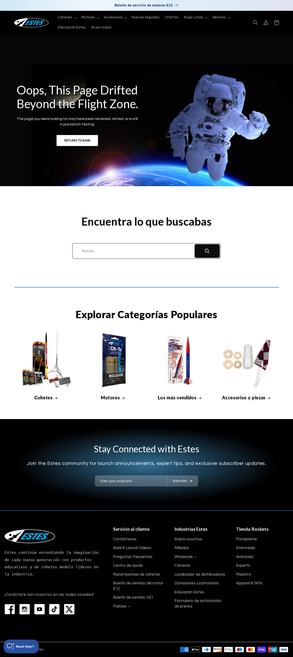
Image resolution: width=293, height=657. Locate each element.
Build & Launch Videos (132, 548)
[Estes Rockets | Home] (30, 536)
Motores (110, 397)
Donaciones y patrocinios (196, 583)
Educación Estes (189, 592)
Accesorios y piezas (244, 397)
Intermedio (245, 548)
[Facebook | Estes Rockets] (10, 609)
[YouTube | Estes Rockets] (39, 609)
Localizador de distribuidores (199, 574)
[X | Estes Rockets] (69, 609)
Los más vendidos (177, 397)
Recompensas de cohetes (136, 574)
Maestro (243, 574)
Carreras (182, 565)
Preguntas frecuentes (132, 557)
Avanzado (244, 557)
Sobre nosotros (188, 539)
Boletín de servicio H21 (133, 597)
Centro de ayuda (128, 565)
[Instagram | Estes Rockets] (24, 609)
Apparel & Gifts (249, 583)
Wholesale (183, 557)
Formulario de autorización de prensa (198, 603)
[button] (67, 18)
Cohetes (43, 397)
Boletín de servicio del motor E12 (138, 586)
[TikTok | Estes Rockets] (54, 609)
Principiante (246, 539)
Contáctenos (124, 539)
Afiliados (181, 548)
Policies (120, 606)
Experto (243, 565)
